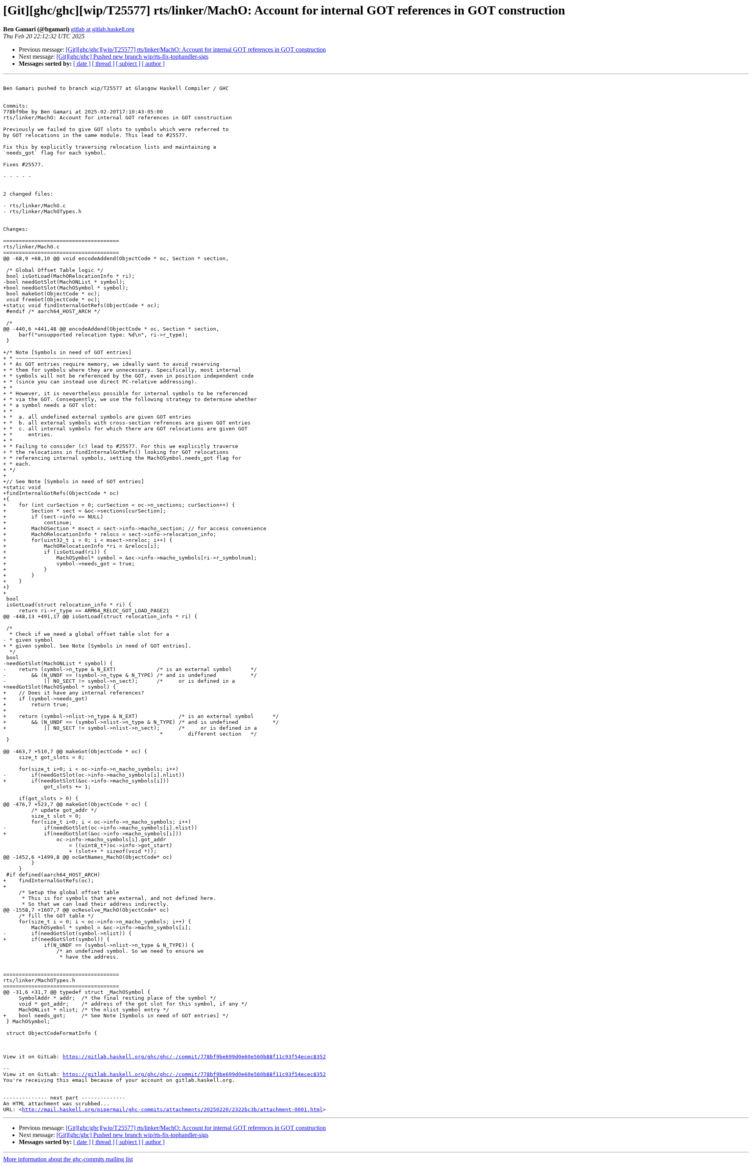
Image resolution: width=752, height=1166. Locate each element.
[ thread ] (103, 63)
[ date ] (81, 63)
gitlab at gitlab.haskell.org (102, 29)
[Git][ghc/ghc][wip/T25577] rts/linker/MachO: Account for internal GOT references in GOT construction (196, 49)
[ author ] (153, 63)
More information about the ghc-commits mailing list (68, 1159)
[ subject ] (128, 63)
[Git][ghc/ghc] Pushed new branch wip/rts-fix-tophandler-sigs (132, 56)
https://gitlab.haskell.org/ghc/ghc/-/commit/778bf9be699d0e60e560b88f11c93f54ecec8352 (194, 1057)
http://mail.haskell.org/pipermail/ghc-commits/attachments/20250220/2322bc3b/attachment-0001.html (172, 1109)
